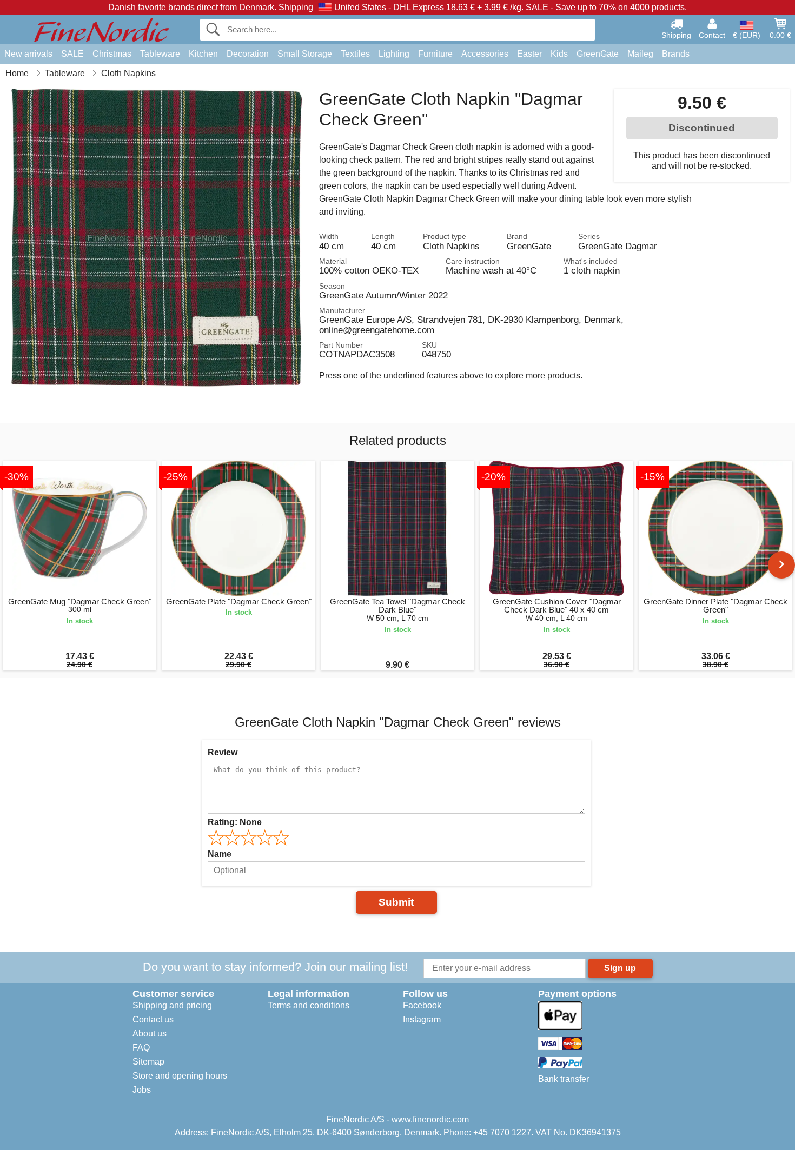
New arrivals (28, 53)
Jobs (141, 1089)
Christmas (111, 53)
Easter (529, 53)
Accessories (484, 53)
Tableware (160, 53)
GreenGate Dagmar (617, 246)
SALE (72, 53)
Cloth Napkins (451, 246)
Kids (559, 53)
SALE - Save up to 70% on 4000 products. (606, 7)
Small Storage (304, 53)
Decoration (248, 53)
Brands (676, 53)
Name (219, 854)
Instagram (422, 1019)
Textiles (355, 53)
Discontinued (701, 128)
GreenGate (598, 53)
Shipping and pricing (172, 1005)
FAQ (141, 1047)
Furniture (435, 53)
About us (149, 1033)
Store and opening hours (179, 1075)
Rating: (235, 822)
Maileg (640, 53)
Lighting (394, 53)
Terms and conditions (308, 1005)
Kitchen (203, 53)
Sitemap (148, 1061)
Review (222, 752)
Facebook (422, 1005)
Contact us (153, 1019)
